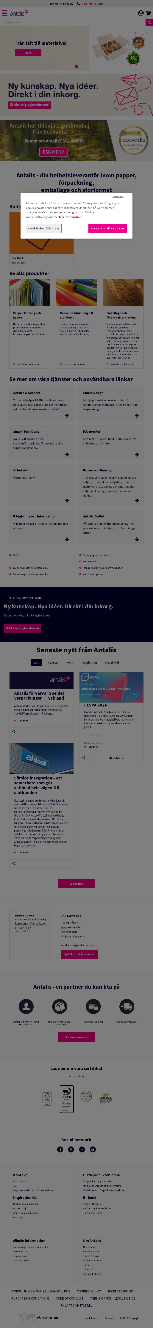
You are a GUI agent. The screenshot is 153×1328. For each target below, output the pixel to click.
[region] (76, 215)
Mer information (70, 217)
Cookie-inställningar (44, 228)
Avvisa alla (118, 196)
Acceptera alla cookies (107, 228)
